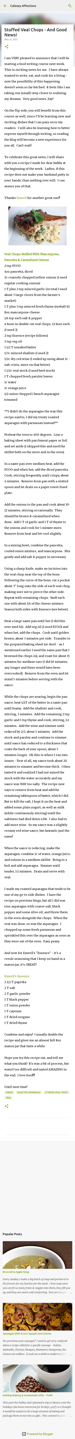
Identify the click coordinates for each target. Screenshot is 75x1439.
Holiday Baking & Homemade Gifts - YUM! (28, 1395)
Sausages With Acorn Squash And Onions (27, 1333)
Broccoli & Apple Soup (16, 1271)
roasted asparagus (29, 1092)
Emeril (22, 198)
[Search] (70, 5)
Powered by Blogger (39, 1434)
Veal (8, 1097)
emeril (9, 1092)
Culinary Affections (23, 5)
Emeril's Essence (16, 976)
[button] (6, 46)
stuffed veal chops (56, 1092)
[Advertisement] (37, 1183)
